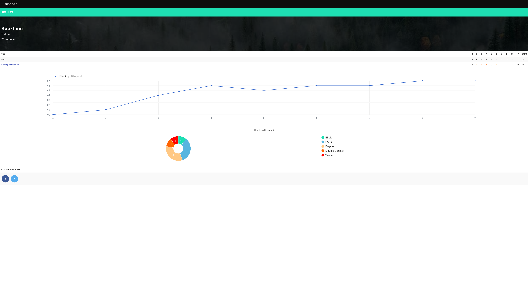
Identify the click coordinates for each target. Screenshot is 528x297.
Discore (11, 4)
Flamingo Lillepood (10, 65)
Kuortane (12, 28)
